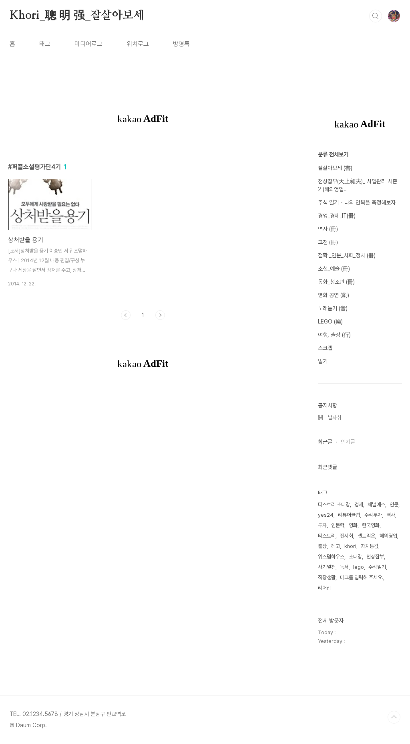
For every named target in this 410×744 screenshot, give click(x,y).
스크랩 (325, 348)
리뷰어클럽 (349, 515)
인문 (394, 504)
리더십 (324, 588)
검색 (376, 16)
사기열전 (327, 567)
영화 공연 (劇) (333, 295)
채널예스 (376, 504)
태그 (44, 44)
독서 (344, 567)
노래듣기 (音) (333, 308)
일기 (323, 361)
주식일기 (377, 567)
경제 (358, 504)
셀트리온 (366, 536)
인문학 (337, 525)
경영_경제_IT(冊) (337, 215)
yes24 (326, 515)
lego (358, 567)
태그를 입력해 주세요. (361, 577)
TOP (394, 717)
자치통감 (369, 546)
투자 (322, 525)
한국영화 (371, 525)
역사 (390, 515)
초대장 (355, 557)
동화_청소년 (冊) (336, 282)
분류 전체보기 (333, 154)
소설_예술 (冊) (334, 268)
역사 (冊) (328, 229)
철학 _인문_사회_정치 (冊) (347, 255)
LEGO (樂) (330, 321)
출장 (322, 546)
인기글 (348, 442)
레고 (335, 546)
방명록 (181, 44)
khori (350, 546)
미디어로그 (88, 44)
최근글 (325, 442)
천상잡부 (375, 557)
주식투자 (373, 515)
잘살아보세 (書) (335, 168)
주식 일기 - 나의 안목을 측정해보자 (357, 202)
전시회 (346, 536)
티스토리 (327, 536)
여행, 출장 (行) (334, 335)
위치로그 (138, 44)
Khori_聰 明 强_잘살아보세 (77, 15)
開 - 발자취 (329, 417)
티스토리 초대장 (334, 504)
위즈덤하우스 (331, 557)
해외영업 (388, 536)
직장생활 (327, 577)
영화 (353, 525)
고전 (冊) (328, 242)
